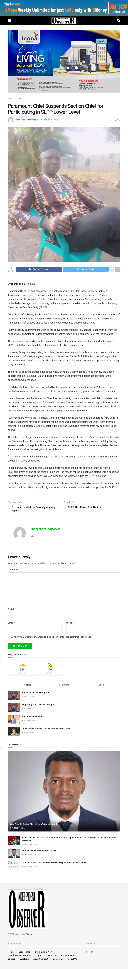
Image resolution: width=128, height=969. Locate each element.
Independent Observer (28, 120)
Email (12, 622)
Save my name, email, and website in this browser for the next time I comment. (51, 637)
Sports (40, 955)
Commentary (67, 955)
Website (70, 623)
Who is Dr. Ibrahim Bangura (35, 692)
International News (44, 952)
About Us (72, 959)
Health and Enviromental (20, 955)
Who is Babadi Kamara (33, 716)
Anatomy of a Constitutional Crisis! (39, 850)
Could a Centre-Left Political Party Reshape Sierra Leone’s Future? (54, 863)
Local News (24, 952)
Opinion (11, 959)
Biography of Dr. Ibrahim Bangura (38, 704)
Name (12, 608)
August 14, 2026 (18, 828)
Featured (19, 98)
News (55, 120)
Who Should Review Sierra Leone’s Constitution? (33, 824)
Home (10, 98)
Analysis (24, 959)
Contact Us (58, 959)
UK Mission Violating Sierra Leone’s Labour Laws (46, 728)
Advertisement (40, 959)
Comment (14, 569)
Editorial (52, 955)
